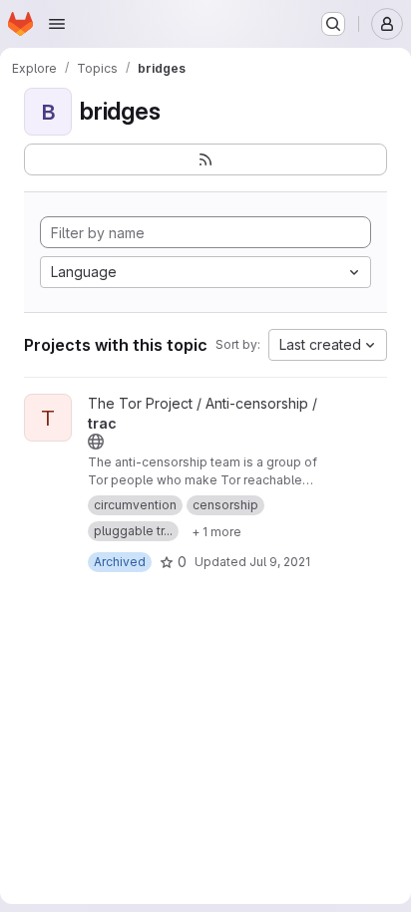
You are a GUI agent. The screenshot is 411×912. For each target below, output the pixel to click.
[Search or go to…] (333, 24)
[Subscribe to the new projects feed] (205, 159)
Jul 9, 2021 (279, 561)
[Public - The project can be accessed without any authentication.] (96, 442)
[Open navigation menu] (57, 24)
